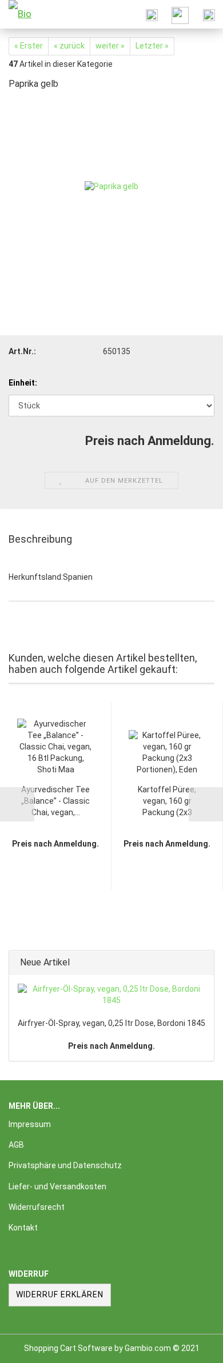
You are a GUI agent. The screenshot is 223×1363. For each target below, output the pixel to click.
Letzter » (152, 45)
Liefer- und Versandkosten (57, 1186)
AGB (16, 1144)
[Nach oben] (191, 1346)
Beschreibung (40, 539)
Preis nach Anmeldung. (111, 1046)
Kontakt (23, 1227)
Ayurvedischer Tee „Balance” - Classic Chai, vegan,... (55, 801)
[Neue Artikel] (201, 962)
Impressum (30, 1124)
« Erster (28, 45)
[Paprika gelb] (111, 186)
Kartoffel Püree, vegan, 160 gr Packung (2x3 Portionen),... (167, 802)
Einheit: (23, 382)
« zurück (69, 45)
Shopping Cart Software (68, 1348)
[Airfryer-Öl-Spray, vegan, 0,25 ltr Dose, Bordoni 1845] (111, 995)
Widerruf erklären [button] (59, 1294)
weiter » (110, 45)
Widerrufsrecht (37, 1207)
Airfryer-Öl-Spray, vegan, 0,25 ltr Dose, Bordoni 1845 (111, 1023)
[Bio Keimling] (28, 14)
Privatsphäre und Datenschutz (65, 1165)
